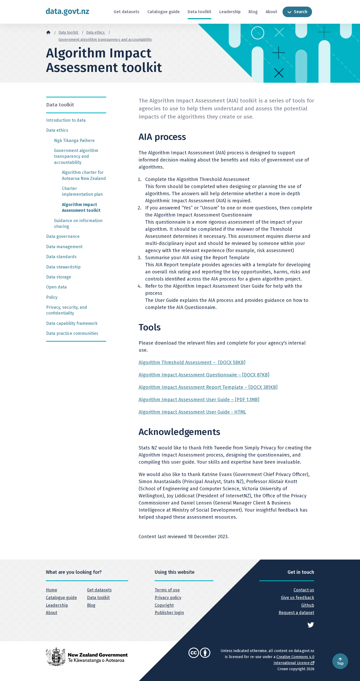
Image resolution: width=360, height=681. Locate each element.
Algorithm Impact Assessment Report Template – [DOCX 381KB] (208, 387)
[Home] (48, 32)
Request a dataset (296, 612)
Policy (51, 297)
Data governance (63, 236)
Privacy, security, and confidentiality (66, 310)
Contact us (304, 589)
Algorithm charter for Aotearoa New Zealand (84, 175)
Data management (64, 246)
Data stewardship (63, 267)
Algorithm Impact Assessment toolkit (81, 207)
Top (340, 663)
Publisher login (169, 612)
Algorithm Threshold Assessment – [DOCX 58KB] (192, 362)
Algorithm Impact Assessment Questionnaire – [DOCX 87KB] (204, 375)
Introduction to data (66, 120)
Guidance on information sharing (78, 223)
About (271, 11)
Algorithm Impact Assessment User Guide (199, 400)
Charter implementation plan (82, 191)
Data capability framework (72, 323)
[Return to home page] (67, 12)
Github (307, 605)
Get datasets (126, 11)
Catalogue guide (163, 11)
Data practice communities (72, 333)
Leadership (230, 11)
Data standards (61, 256)
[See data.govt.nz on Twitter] (310, 624)
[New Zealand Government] (87, 656)
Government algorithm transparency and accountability (105, 39)
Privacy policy (168, 597)
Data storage (58, 277)
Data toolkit (199, 11)
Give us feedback (297, 597)
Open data (56, 287)
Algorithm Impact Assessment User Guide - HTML (192, 412)
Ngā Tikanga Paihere (74, 140)
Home (51, 589)
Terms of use (167, 589)
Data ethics (96, 32)
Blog (253, 11)
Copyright (164, 605)
